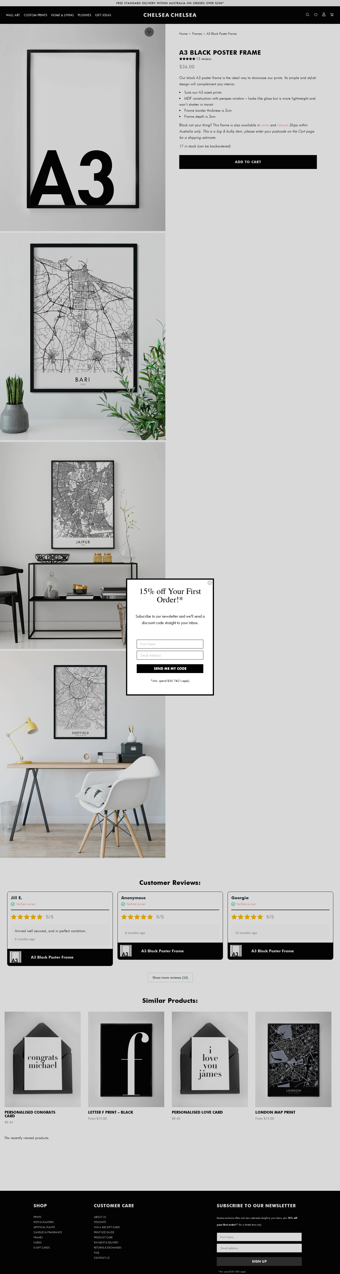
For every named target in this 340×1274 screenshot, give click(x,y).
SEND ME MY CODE (170, 668)
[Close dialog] (209, 582)
